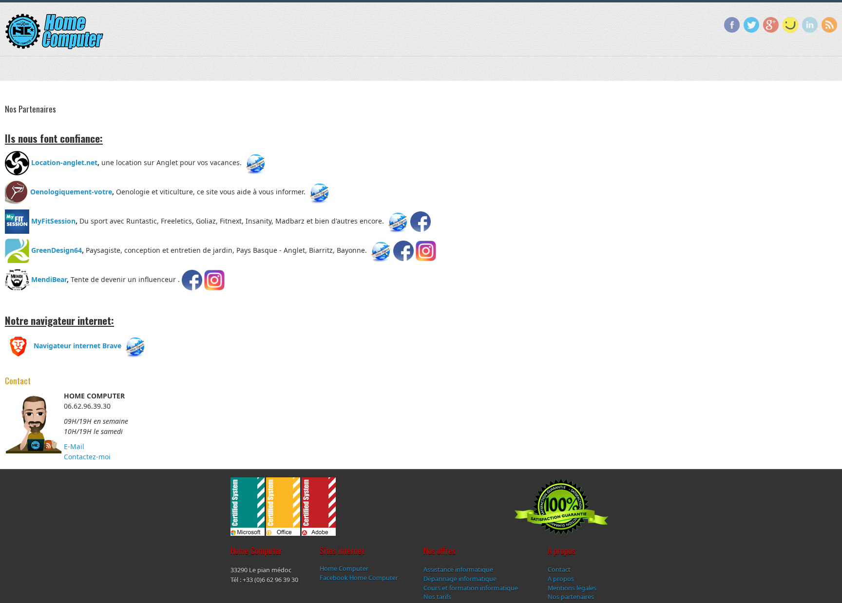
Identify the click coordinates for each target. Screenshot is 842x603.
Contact (559, 569)
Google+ (771, 25)
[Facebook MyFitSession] (420, 220)
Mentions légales (572, 588)
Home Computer (344, 569)
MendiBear (49, 278)
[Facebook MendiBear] (192, 278)
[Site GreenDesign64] (381, 249)
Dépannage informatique (460, 578)
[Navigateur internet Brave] (135, 345)
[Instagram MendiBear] (213, 278)
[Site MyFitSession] (398, 220)
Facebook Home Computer (359, 577)
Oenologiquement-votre (70, 191)
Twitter (751, 25)
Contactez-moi (87, 456)
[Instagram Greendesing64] (425, 249)
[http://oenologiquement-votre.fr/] (319, 191)
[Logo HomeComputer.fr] (54, 31)
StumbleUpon (790, 25)
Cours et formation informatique (470, 588)
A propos (561, 578)
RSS (829, 25)
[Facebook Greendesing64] (403, 249)
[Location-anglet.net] (256, 162)
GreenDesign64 (56, 249)
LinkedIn (810, 25)
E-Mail (74, 446)
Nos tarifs (437, 597)
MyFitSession (52, 220)
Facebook (732, 25)
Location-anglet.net (63, 162)
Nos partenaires (571, 597)
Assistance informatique (458, 569)
